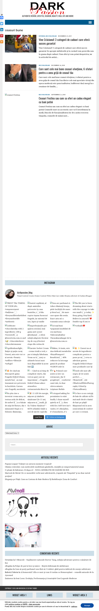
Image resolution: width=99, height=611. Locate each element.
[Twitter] (1, 22)
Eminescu (9, 578)
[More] (1, 40)
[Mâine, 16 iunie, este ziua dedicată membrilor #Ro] (60, 357)
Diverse (42, 36)
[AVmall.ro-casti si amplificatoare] (23, 516)
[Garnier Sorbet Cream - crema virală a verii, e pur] (38, 357)
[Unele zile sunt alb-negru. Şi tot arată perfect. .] (83, 380)
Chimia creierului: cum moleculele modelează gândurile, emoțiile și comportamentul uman (44, 466)
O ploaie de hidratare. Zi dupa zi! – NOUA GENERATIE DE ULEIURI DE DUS (37, 470)
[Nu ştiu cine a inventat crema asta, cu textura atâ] (15, 402)
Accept (87, 605)
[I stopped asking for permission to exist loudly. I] (60, 402)
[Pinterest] (1, 34)
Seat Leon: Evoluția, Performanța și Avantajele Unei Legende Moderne (46, 578)
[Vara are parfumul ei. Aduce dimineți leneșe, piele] (60, 312)
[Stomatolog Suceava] (23, 545)
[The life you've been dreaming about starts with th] (83, 312)
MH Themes (33, 588)
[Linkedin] (1, 28)
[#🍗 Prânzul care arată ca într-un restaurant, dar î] (60, 380)
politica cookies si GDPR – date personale (24, 604)
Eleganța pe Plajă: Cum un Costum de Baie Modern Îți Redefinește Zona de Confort (41, 479)
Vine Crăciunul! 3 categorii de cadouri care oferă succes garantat (64, 41)
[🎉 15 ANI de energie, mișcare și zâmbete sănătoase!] (38, 402)
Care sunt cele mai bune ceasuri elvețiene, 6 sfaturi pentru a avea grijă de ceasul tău (66, 71)
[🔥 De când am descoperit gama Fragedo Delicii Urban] (15, 380)
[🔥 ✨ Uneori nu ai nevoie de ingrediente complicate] (83, 357)
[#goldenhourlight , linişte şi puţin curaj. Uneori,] (15, 357)
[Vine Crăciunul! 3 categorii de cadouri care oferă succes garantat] (20, 50)
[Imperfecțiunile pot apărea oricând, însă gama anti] (38, 335)
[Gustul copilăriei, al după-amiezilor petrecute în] (38, 312)
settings (74, 606)
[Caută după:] (46, 444)
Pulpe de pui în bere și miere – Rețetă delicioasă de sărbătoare (42, 566)
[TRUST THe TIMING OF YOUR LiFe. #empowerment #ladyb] (15, 312)
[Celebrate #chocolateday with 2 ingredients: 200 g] (15, 335)
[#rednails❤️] (83, 335)
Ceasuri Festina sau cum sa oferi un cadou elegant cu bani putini (65, 100)
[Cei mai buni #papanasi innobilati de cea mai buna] (60, 335)
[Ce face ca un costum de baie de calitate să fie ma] (83, 402)
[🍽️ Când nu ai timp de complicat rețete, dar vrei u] (38, 380)
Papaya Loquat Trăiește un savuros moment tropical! (28, 463)
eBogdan (9, 566)
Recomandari (51, 36)
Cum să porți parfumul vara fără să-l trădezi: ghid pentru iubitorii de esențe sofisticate (53, 569)
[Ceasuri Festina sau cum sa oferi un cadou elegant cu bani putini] (20, 272)
